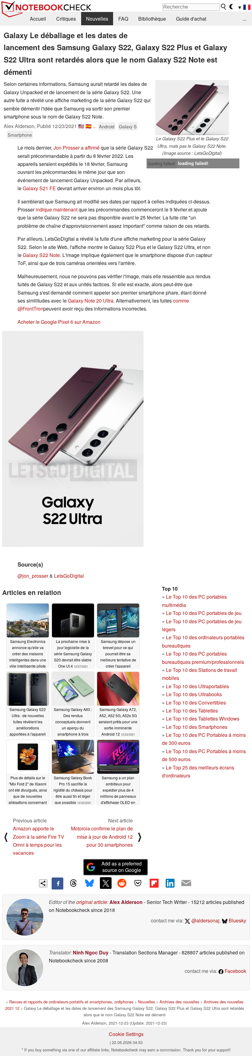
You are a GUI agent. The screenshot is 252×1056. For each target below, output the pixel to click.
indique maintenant (56, 209)
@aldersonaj (204, 920)
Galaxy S (128, 126)
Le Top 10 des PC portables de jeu (204, 612)
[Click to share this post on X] (106, 883)
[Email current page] (186, 883)
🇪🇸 (88, 126)
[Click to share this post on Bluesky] (89, 883)
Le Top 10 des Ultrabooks (194, 694)
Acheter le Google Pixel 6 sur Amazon (59, 321)
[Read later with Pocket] (138, 883)
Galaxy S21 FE (39, 188)
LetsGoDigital (69, 575)
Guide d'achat (191, 18)
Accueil (38, 18)
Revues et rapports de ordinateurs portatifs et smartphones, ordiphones (71, 1002)
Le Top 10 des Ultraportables (197, 686)
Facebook (234, 970)
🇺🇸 (81, 126)
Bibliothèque (152, 18)
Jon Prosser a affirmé (76, 147)
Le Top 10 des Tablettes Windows (202, 718)
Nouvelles (97, 18)
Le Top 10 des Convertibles (196, 702)
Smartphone (20, 134)
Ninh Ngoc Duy (90, 952)
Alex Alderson (126, 901)
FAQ (123, 18)
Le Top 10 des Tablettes (192, 710)
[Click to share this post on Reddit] (122, 883)
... (244, 18)
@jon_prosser (33, 575)
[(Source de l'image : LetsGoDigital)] (73, 439)
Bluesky (236, 920)
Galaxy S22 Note (41, 255)
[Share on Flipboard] (154, 883)
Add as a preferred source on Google (121, 866)
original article (91, 901)
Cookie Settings (126, 1034)
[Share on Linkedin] (170, 883)
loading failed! (161, 163)
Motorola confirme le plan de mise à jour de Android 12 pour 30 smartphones (102, 836)
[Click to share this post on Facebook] (57, 883)
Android (106, 126)
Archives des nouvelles (179, 1002)
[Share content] (43, 883)
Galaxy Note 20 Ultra (90, 300)
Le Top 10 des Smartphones (196, 726)
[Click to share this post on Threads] (73, 883)
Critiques (66, 18)
